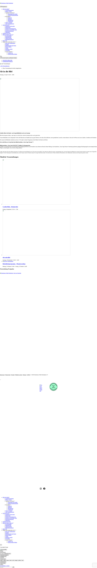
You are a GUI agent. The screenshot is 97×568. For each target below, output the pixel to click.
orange (16, 560)
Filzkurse (10, 17)
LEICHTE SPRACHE (7, 60)
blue (10, 560)
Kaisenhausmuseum (9, 31)
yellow (19, 560)
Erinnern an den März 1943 (11, 29)
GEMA (28, 374)
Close (2, 551)
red (13, 560)
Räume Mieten (8, 46)
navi (22, 560)
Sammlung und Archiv (10, 26)
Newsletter (7, 50)
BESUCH (5, 40)
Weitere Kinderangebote (13, 15)
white (5, 560)
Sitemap (24, 374)
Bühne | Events (8, 11)
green (8, 560)
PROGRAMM (6, 9)
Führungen (7, 32)
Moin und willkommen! (10, 43)
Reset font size (7, 553)
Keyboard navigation (4, 555)
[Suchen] (13, 567)
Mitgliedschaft (8, 37)
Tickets (6, 48)
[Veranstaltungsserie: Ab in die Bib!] (19, 260)
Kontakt (7, 44)
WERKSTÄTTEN (7, 33)
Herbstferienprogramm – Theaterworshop (14, 264)
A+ (3, 553)
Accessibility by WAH (4, 565)
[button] (1, 56)
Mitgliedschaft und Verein (10, 45)
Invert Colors (3, 563)
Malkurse (10, 19)
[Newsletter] (41, 391)
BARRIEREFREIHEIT (8, 61)
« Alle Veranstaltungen (4, 66)
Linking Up (10, 52)
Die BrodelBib (8, 36)
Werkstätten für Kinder (12, 14)
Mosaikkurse (10, 20)
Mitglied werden (18, 374)
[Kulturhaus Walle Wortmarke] (48, 273)
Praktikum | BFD (8, 49)
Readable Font (3, 556)
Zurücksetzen (3, 561)
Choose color (3, 559)
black (2, 560)
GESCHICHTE (6, 25)
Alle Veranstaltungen (9, 23)
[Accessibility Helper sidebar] (3, 549)
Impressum (2, 374)
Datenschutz (7, 374)
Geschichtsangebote (9, 10)
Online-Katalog (8, 38)
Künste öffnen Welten (12, 54)
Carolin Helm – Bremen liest (10, 206)
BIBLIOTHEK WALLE (8, 34)
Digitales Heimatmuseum (10, 28)
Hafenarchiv (7, 27)
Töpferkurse (10, 21)
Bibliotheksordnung (9, 39)
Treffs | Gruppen (8, 22)
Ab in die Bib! (6, 257)
